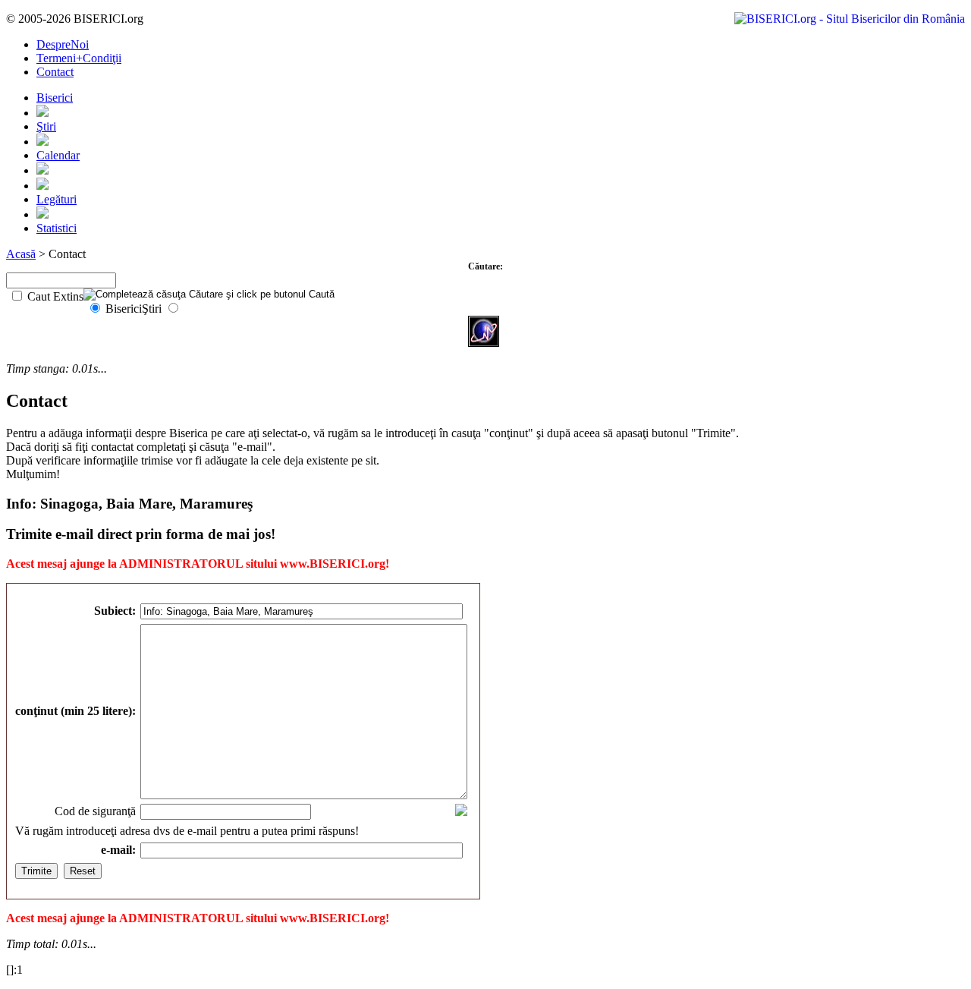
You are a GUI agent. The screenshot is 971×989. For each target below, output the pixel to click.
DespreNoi (62, 44)
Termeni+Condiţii (78, 58)
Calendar (58, 155)
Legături (56, 199)
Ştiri (46, 126)
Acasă (21, 253)
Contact (55, 71)
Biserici (54, 97)
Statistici (56, 228)
